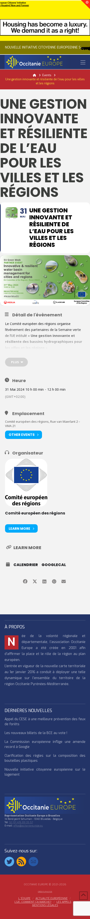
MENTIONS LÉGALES (45, 905)
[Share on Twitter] (35, 581)
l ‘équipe (24, 898)
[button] (82, 62)
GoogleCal (54, 565)
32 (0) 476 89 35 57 (21, 822)
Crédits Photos (45, 891)
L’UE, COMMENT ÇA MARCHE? (32, 902)
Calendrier (25, 565)
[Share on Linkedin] (44, 581)
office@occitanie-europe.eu (28, 825)
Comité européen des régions (35, 513)
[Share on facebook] (25, 581)
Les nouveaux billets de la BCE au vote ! (36, 733)
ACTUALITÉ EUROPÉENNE (52, 898)
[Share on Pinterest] (54, 581)
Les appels (63, 902)
